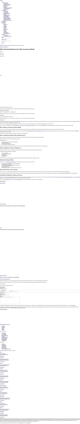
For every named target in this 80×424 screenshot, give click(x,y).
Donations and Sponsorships (8, 7)
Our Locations (2, 119)
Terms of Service (20, 307)
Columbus (5, 27)
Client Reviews (4, 345)
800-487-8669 (2, 324)
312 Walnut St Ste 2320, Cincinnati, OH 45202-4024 (4, 371)
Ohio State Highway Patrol (31, 130)
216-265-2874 (2, 400)
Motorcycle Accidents (7, 13)
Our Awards (5, 6)
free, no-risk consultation (17, 179)
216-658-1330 (2, 378)
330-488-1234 (2, 367)
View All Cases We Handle (8, 20)
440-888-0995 (2, 411)
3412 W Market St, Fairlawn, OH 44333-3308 (4, 354)
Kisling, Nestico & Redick (30, 125)
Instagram (3, 326)
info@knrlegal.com (7, 324)
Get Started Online (6, 110)
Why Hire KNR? (4, 348)
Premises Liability (6, 16)
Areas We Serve (6, 32)
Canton (5, 25)
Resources (3, 34)
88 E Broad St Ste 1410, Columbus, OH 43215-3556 (4, 387)
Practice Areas (4, 10)
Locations (3, 22)
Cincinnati (5, 26)
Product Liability (4, 339)
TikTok (3, 330)
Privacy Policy (73, 305)
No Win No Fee (6, 35)
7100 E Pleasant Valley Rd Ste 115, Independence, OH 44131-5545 (5, 398)
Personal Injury (6, 11)
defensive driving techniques (11, 161)
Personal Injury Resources (7, 36)
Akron (5, 23)
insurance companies (65, 173)
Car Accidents (4, 334)
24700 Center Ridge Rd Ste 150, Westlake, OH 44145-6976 (5, 409)
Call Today (1, 110)
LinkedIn (3, 327)
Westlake (5, 31)
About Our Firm (6, 2)
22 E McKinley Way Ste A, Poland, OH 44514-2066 (4, 415)
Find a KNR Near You (7, 33)
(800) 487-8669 (4, 39)
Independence (6, 29)
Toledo (5, 30)
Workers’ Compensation (7, 18)
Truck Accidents (6, 12)
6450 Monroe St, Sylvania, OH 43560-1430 (4, 404)
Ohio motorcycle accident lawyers (20, 125)
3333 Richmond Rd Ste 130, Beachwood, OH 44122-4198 (4, 359)
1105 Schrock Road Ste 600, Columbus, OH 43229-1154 (4, 382)
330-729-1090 (2, 417)
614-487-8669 (2, 383)
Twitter (3, 328)
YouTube (3, 329)
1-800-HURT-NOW (44, 125)
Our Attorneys (6, 3)
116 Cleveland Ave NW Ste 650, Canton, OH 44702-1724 (5, 365)
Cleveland (1, 374)
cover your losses (66, 171)
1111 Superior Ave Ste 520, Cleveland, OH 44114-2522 (4, 376)
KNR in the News (6, 5)
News (1, 227)
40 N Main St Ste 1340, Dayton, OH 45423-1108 (3, 393)
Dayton (5, 28)
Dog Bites (5, 14)
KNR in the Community (7, 4)
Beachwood (5, 24)
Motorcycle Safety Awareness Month (11, 123)
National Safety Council (39, 130)
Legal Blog (5, 45)
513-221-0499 (2, 372)
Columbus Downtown (3, 385)
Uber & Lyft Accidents (7, 17)
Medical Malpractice (7, 15)
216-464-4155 (2, 361)
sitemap (21, 422)
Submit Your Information (3, 309)
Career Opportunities (7, 8)
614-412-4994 (2, 389)
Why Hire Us (6, 9)
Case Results (4, 21)
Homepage (1, 45)
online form (51, 125)
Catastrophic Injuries (7, 19)
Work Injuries (4, 340)
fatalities (77, 130)
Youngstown (2, 413)
